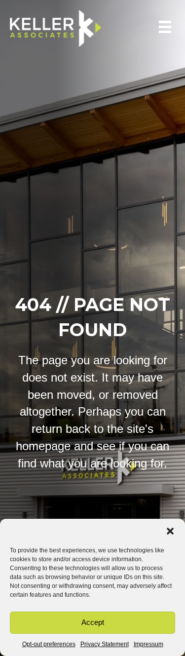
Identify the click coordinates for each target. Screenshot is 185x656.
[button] (170, 531)
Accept (92, 622)
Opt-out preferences (48, 644)
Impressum (148, 644)
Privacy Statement (104, 644)
